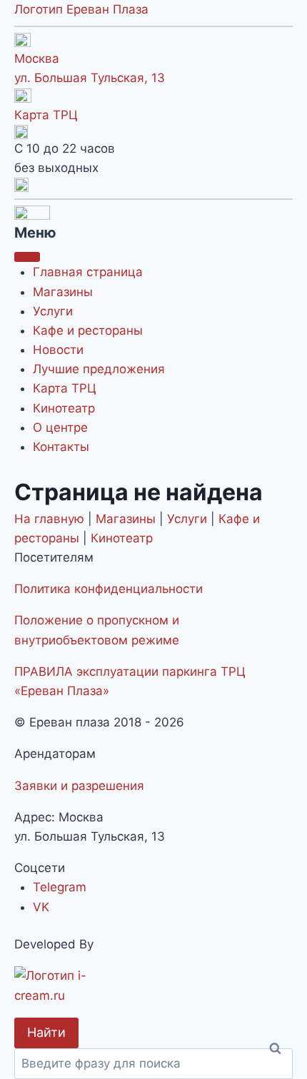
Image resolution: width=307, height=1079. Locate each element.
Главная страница (88, 272)
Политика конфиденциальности (108, 589)
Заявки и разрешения (79, 786)
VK (41, 907)
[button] (153, 185)
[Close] (27, 257)
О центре (60, 427)
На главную (49, 519)
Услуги (53, 311)
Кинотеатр (64, 408)
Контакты (61, 447)
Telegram (59, 887)
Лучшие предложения (99, 369)
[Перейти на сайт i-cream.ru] (153, 985)
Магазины (63, 292)
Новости (58, 350)
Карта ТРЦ (46, 115)
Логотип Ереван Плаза (81, 9)
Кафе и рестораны (88, 330)
